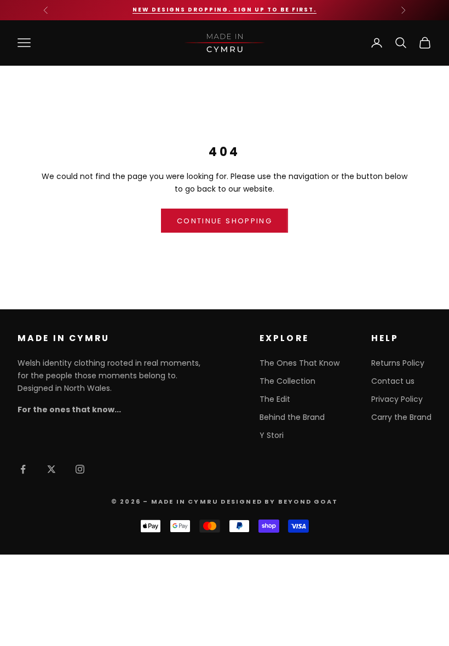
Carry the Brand (401, 417)
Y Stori (272, 435)
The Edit (275, 399)
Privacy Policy (397, 399)
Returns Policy (397, 362)
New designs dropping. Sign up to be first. (224, 9)
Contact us (393, 381)
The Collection (287, 381)
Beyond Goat (308, 501)
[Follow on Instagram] (79, 469)
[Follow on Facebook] (23, 469)
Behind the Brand (292, 417)
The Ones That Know (299, 362)
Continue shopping (224, 221)
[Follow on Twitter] (51, 469)
